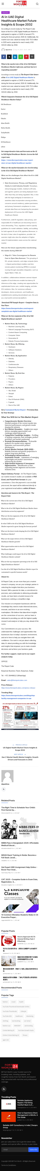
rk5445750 (20, 943)
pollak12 (19, 1120)
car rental (27, 1021)
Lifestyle (23, 1011)
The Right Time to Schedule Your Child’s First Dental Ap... (18, 808)
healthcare (19, 1016)
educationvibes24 (6, 848)
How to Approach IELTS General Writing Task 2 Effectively (26, 939)
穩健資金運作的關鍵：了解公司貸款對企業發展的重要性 (20, 978)
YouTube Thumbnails (10, 1011)
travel (13, 1002)
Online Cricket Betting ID (11, 1035)
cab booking (28, 1026)
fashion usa (6, 1026)
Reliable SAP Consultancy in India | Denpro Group (20, 1126)
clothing (5, 1021)
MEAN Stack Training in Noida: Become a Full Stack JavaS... (18, 856)
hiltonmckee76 (5, 813)
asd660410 (20, 961)
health (21, 1002)
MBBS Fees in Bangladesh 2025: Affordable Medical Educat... (20, 844)
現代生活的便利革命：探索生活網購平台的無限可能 (20, 950)
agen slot (6, 1040)
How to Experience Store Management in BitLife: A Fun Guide (27, 1115)
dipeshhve (5, 784)
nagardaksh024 (5, 920)
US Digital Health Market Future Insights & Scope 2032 (20, 749)
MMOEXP (17, 1026)
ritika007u (4, 860)
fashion (5, 1002)
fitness (25, 1035)
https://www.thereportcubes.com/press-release (18, 688)
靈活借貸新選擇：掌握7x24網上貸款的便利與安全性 (20, 970)
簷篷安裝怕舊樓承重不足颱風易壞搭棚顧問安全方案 (27, 958)
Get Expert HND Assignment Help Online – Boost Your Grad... (19, 868)
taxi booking (16, 1021)
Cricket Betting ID (8, 1030)
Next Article (18, 754)
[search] (37, 3)
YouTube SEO (7, 1016)
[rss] (3, 1089)
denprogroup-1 (7, 1130)
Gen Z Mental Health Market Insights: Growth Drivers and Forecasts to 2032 (20, 758)
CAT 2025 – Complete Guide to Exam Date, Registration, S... (19, 880)
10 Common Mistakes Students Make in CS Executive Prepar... (19, 916)
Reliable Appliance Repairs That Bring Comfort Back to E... (25, 1102)
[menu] (3, 3)
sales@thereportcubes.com (17, 680)
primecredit (6, 973)
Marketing (29, 1016)
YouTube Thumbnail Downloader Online (16, 1007)
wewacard (6, 953)
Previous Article (21, 745)
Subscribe (33, 1149)
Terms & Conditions (8, 1165)
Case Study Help (6, 872)
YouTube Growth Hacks (26, 1030)
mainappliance (21, 1107)
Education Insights (6, 885)
